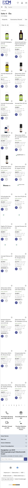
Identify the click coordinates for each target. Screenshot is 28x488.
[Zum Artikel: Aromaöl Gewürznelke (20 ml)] (7, 96)
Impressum (7, 472)
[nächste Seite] (21, 405)
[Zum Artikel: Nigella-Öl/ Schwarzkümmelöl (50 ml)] (7, 219)
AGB (22, 472)
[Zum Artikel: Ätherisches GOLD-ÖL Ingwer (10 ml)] (21, 160)
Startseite (4, 10)
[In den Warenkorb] (2, 55)
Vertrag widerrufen (7, 479)
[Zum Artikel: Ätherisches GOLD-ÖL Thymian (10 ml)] (21, 378)
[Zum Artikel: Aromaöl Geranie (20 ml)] (21, 219)
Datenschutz (15, 472)
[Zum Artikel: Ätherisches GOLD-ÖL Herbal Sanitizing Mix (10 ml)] (7, 378)
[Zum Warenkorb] (26, 3)
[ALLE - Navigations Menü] (1, 7)
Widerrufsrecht (7, 476)
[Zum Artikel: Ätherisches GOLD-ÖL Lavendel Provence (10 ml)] (21, 128)
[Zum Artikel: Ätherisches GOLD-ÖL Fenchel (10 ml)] (7, 281)
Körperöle (4, 19)
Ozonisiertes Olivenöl (16, 19)
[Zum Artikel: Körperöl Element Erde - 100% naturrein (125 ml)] (7, 313)
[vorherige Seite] (6, 405)
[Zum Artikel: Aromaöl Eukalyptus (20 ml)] (7, 35)
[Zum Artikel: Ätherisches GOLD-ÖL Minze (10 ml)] (7, 346)
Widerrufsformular (19, 476)
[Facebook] (17, 467)
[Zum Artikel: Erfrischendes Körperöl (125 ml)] (7, 189)
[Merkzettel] (18, 3)
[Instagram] (10, 467)
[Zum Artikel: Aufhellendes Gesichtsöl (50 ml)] (7, 128)
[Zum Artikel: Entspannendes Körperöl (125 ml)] (21, 346)
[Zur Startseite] (7, 3)
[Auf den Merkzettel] (6, 55)
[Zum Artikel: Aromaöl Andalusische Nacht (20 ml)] (21, 281)
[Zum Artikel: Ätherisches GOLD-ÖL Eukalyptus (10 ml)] (21, 313)
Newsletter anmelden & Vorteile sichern (12, 456)
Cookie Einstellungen (20, 479)
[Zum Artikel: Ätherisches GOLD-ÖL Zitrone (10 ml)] (7, 160)
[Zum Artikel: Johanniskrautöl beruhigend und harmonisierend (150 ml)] (21, 35)
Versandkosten (4, 52)
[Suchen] (6, 7)
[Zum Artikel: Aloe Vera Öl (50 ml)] (21, 189)
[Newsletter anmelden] (25, 459)
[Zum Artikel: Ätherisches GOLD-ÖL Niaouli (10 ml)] (21, 67)
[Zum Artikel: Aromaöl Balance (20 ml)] (7, 67)
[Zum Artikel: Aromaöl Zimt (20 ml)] (21, 96)
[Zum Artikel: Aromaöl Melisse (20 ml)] (7, 249)
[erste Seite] (3, 405)
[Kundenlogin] (22, 3)
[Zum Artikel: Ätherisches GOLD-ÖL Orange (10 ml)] (21, 249)
